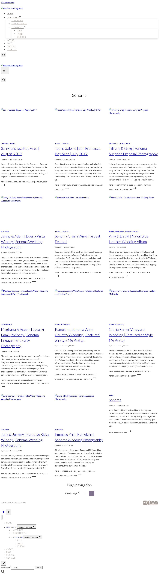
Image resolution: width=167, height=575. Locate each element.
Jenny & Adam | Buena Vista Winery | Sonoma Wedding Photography (23, 241)
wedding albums (131, 231)
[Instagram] (145, 504)
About (10, 40)
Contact (12, 49)
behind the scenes (116, 231)
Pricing (11, 46)
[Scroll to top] (3, 512)
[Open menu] (5, 70)
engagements (124, 143)
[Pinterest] (152, 504)
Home (10, 13)
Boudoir (21, 37)
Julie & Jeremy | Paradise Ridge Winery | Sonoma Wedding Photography (25, 439)
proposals (113, 143)
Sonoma (115, 400)
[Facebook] (149, 504)
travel (12, 143)
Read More (25, 381)
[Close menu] (1, 517)
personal (5, 143)
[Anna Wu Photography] (12, 8)
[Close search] (3, 563)
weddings (5, 231)
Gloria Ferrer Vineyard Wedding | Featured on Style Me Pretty (131, 334)
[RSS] (156, 504)
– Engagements (19, 23)
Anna (5, 159)
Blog (9, 43)
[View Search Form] (3, 55)
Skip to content (7, 2)
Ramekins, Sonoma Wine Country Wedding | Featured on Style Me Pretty (77, 334)
